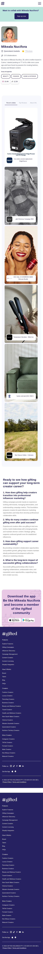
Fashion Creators (7, 692)
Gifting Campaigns (8, 647)
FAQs (4, 683)
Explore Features (7, 644)
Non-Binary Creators (8, 753)
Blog (3, 680)
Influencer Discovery (8, 650)
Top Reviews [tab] (23, 103)
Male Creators (6, 749)
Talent (4, 676)
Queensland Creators (9, 727)
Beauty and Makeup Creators (11, 706)
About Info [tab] (33, 103)
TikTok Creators (7, 742)
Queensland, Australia (12, 51)
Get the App (6, 771)
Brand (4, 673)
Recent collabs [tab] (11, 103)
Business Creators (8, 702)
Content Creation (7, 657)
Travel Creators (7, 709)
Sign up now (21, 16)
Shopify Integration (8, 664)
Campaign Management (10, 654)
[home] (2, 3)
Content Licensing (8, 661)
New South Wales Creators (10, 716)
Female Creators (7, 746)
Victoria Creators (7, 720)
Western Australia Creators (10, 723)
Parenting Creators (8, 699)
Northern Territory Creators (10, 730)
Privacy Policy (7, 782)
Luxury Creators (7, 695)
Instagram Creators (8, 739)
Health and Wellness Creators (11, 713)
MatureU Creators (8, 756)
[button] (39, 3)
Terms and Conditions (19, 782)
